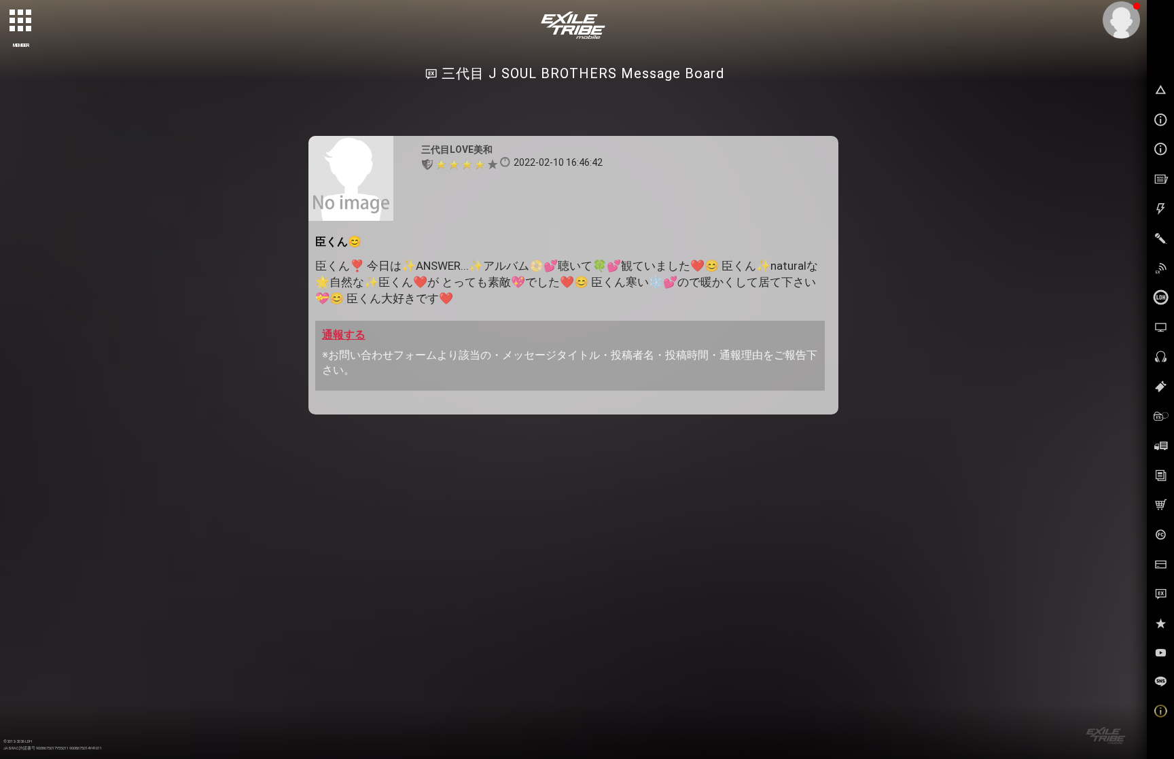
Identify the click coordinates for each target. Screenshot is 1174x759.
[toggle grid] (21, 21)
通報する (344, 334)
